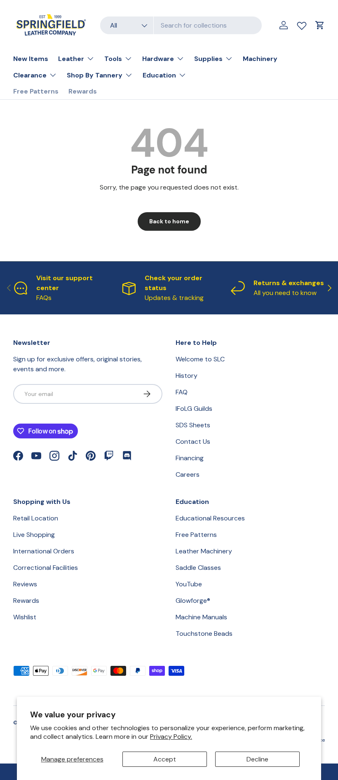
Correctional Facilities (45, 567)
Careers (188, 474)
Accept (164, 759)
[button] (320, 25)
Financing (190, 458)
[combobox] (181, 25)
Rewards (82, 91)
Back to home (169, 221)
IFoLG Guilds (194, 408)
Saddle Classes (198, 567)
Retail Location (35, 518)
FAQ (182, 392)
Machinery (260, 58)
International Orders (43, 551)
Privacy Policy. (171, 736)
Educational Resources (210, 518)
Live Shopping (34, 534)
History (186, 375)
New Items (30, 58)
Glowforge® (193, 600)
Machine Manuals (201, 617)
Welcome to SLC (200, 359)
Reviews (25, 584)
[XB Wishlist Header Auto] (302, 24)
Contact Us (193, 441)
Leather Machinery (204, 551)
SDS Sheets (193, 425)
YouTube (189, 584)
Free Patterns (36, 91)
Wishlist (24, 617)
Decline (257, 759)
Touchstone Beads (204, 633)
